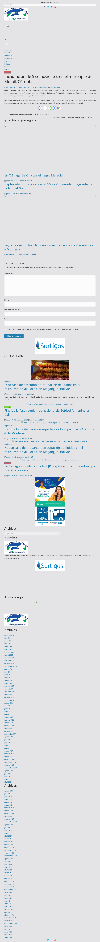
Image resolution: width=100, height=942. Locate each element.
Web (6, 319)
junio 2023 (8, 675)
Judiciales (7, 61)
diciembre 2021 (9, 725)
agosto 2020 (8, 771)
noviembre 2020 (10, 762)
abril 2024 (8, 646)
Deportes (7, 53)
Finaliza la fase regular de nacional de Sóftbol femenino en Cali (47, 412)
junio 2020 (8, 776)
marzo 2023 (8, 683)
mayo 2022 (8, 711)
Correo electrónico (12, 309)
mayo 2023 (8, 678)
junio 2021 (8, 742)
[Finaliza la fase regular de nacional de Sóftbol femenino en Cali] (50, 404)
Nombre (8, 300)
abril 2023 (8, 680)
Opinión (7, 67)
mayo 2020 (8, 779)
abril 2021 (8, 748)
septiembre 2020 (10, 768)
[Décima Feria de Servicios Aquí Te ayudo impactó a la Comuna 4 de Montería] (50, 423)
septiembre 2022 (10, 700)
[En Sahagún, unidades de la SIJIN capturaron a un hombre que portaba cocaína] (50, 460)
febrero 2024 (9, 652)
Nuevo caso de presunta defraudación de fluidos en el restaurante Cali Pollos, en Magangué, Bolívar (43, 449)
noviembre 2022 (10, 694)
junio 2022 (8, 709)
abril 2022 (8, 714)
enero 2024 (8, 655)
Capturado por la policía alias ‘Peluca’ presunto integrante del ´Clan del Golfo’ (48, 186)
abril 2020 (8, 782)
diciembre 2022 (9, 692)
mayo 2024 (8, 644)
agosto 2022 (8, 703)
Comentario (9, 273)
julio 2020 (7, 773)
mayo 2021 (8, 745)
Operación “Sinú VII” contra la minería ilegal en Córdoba (74, 117)
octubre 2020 (9, 765)
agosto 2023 (8, 669)
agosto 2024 (8, 635)
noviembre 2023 (10, 661)
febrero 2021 (9, 754)
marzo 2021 (8, 751)
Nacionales (8, 58)
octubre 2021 (9, 731)
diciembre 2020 (9, 759)
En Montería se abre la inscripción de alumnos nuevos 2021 (27, 115)
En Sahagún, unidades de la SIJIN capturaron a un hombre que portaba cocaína (50, 468)
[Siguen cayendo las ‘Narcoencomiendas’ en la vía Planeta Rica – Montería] (50, 196)
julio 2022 (7, 706)
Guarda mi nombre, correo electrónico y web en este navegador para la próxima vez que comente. (43, 329)
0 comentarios (55, 87)
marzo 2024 (8, 649)
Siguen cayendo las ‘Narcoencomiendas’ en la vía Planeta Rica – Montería (48, 247)
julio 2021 (7, 740)
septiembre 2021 (10, 734)
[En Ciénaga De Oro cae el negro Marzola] (50, 126)
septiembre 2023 (10, 666)
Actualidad (8, 50)
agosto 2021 (8, 737)
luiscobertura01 (42, 87)
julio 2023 (7, 672)
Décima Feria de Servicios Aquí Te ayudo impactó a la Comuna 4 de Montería (49, 431)
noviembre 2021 (10, 728)
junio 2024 (8, 641)
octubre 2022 (9, 697)
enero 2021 (8, 757)
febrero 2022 (9, 720)
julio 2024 (7, 638)
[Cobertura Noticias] (5, 39)
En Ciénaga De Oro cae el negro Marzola (33, 175)
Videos (6, 69)
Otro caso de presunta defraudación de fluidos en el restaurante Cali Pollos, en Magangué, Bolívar (42, 387)
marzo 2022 (8, 717)
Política (7, 64)
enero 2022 (8, 723)
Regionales (8, 55)
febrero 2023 (9, 686)
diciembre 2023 (9, 658)
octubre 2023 (9, 663)
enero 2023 (8, 689)
